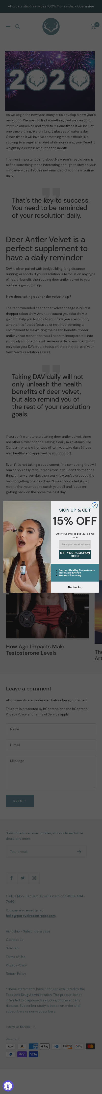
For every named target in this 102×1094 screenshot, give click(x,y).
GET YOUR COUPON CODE (75, 554)
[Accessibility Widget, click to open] (8, 1086)
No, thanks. (75, 587)
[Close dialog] (95, 505)
